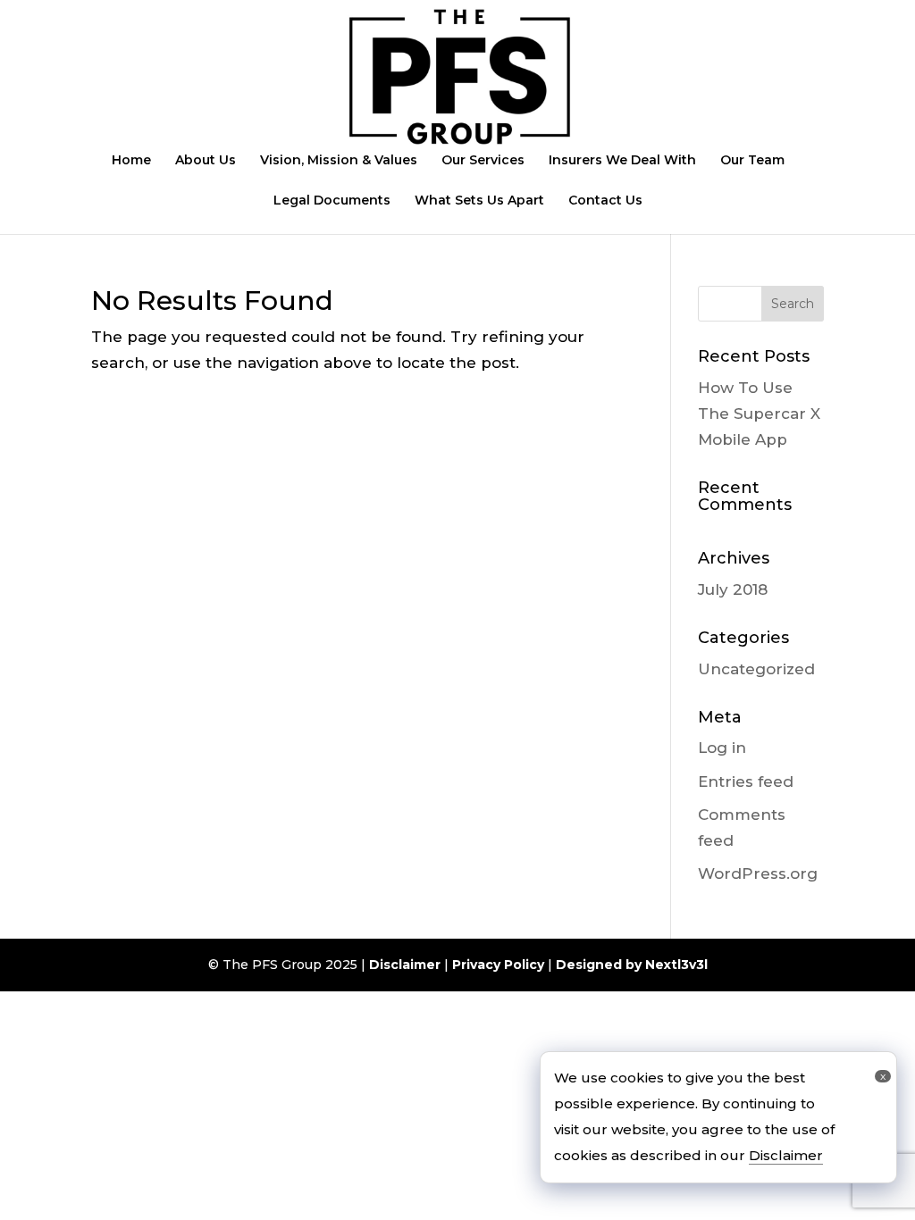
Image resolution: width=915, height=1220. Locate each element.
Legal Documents (331, 201)
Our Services (483, 161)
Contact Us (605, 201)
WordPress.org (758, 873)
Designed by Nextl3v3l (632, 965)
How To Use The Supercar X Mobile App (759, 413)
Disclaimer (405, 965)
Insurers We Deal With (622, 161)
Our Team (752, 161)
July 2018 (733, 589)
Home (131, 161)
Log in (722, 747)
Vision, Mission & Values (338, 161)
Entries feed (745, 781)
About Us (205, 161)
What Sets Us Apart (479, 201)
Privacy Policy (498, 965)
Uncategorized (756, 669)
